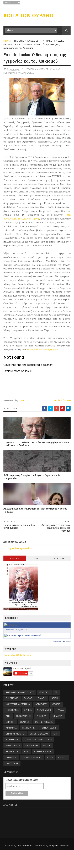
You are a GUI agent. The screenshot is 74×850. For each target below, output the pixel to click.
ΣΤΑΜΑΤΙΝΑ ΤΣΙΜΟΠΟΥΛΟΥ (38, 739)
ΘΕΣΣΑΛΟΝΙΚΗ (23, 715)
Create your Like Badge (61, 641)
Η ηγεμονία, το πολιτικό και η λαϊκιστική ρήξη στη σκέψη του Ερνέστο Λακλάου (36, 444)
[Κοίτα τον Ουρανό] (13, 635)
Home (6, 40)
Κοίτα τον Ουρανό (33, 635)
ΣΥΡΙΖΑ (27, 709)
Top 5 (37, 558)
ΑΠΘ (8, 715)
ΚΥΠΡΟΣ (62, 757)
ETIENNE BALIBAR (42, 751)
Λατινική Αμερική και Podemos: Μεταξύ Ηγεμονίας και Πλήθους (35, 510)
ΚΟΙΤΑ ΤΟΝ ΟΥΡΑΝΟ (28, 15)
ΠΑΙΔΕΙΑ (42, 698)
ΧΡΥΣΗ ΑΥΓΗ (12, 751)
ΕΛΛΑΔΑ (28, 698)
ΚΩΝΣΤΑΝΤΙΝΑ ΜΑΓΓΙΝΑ (18, 704)
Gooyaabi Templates (59, 845)
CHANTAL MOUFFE (15, 733)
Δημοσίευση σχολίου (20, 548)
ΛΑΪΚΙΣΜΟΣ (32, 40)
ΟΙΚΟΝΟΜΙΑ (12, 698)
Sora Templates (24, 845)
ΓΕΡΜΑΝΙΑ (57, 715)
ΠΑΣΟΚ (47, 745)
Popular (59, 558)
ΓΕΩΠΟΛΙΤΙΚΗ (29, 727)
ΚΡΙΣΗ (55, 698)
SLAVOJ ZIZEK (44, 709)
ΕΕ (56, 692)
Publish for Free (63, 400)
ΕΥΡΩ (50, 757)
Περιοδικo (14, 558)
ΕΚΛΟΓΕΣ (24, 721)
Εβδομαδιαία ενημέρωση (22, 779)
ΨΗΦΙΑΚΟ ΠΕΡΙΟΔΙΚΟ (53, 40)
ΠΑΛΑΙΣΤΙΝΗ (31, 745)
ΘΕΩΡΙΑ (56, 704)
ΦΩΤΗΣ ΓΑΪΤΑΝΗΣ (44, 721)
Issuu (22, 400)
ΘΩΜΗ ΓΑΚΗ (12, 739)
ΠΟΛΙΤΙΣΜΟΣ (12, 709)
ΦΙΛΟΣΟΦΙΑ (12, 763)
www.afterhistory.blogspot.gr (42, 349)
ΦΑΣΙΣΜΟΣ (11, 757)
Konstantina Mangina (14, 630)
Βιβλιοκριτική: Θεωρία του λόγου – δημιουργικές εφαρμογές (31, 477)
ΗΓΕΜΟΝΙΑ (18, 40)
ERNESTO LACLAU (12, 44)
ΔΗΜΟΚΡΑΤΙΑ (13, 745)
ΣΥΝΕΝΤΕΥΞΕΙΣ (49, 727)
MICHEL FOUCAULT (32, 757)
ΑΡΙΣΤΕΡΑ (41, 715)
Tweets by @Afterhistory (17, 655)
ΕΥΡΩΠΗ (10, 721)
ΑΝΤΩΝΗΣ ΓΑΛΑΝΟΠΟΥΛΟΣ (20, 692)
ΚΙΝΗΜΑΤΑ (11, 727)
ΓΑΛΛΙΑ (60, 709)
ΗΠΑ (26, 751)
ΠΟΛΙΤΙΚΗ (44, 692)
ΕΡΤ (55, 733)
